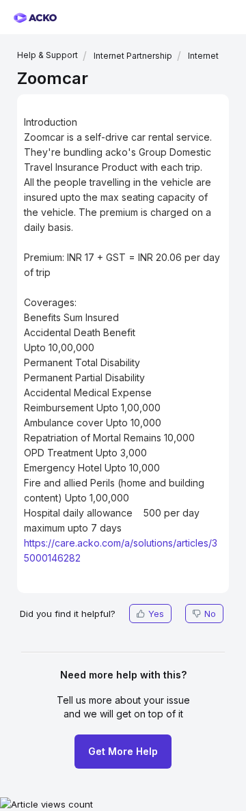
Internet (203, 56)
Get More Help (123, 751)
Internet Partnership (133, 56)
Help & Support (47, 55)
